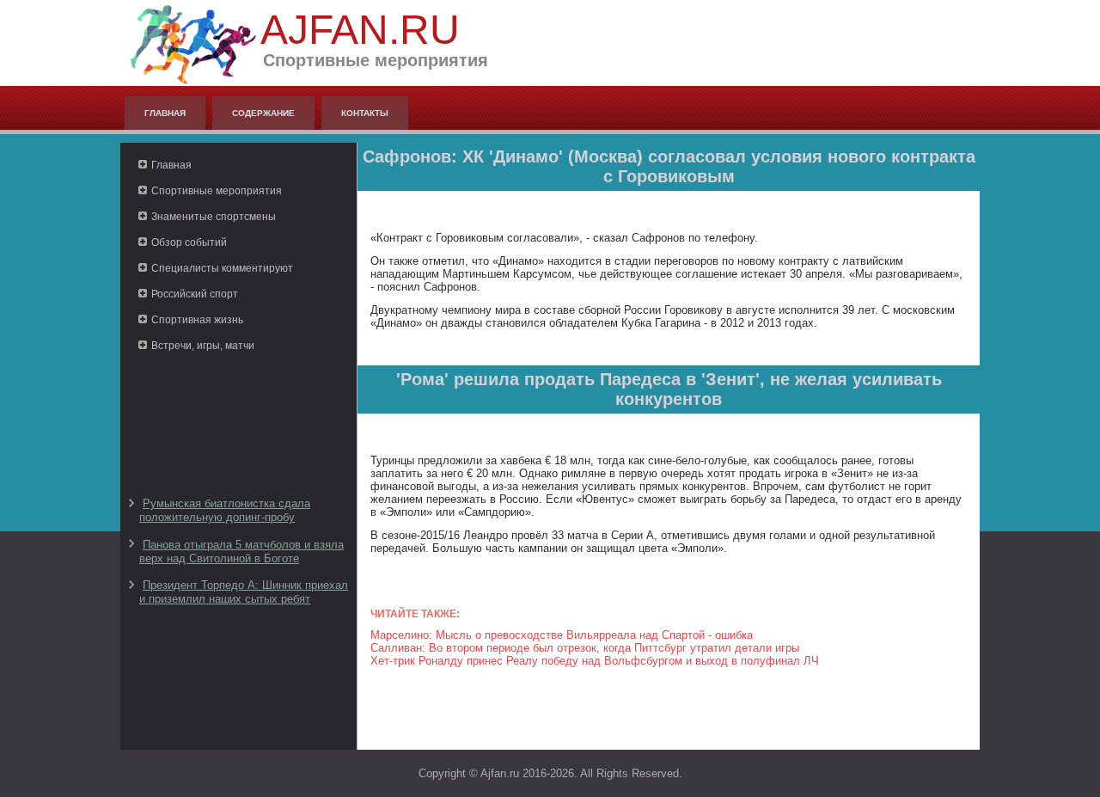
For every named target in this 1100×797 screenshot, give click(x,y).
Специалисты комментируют (222, 268)
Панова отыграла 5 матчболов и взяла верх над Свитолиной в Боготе (241, 551)
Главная (165, 113)
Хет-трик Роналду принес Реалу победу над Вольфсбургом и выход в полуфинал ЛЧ (594, 660)
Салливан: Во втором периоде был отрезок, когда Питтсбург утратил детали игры (584, 647)
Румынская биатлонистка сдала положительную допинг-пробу (224, 510)
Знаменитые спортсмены (213, 217)
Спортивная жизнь (197, 320)
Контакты (364, 113)
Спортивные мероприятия (216, 191)
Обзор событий (189, 242)
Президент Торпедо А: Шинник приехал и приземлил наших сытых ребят (243, 592)
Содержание (263, 113)
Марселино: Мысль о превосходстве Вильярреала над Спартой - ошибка (561, 634)
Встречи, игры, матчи (202, 346)
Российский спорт (194, 294)
